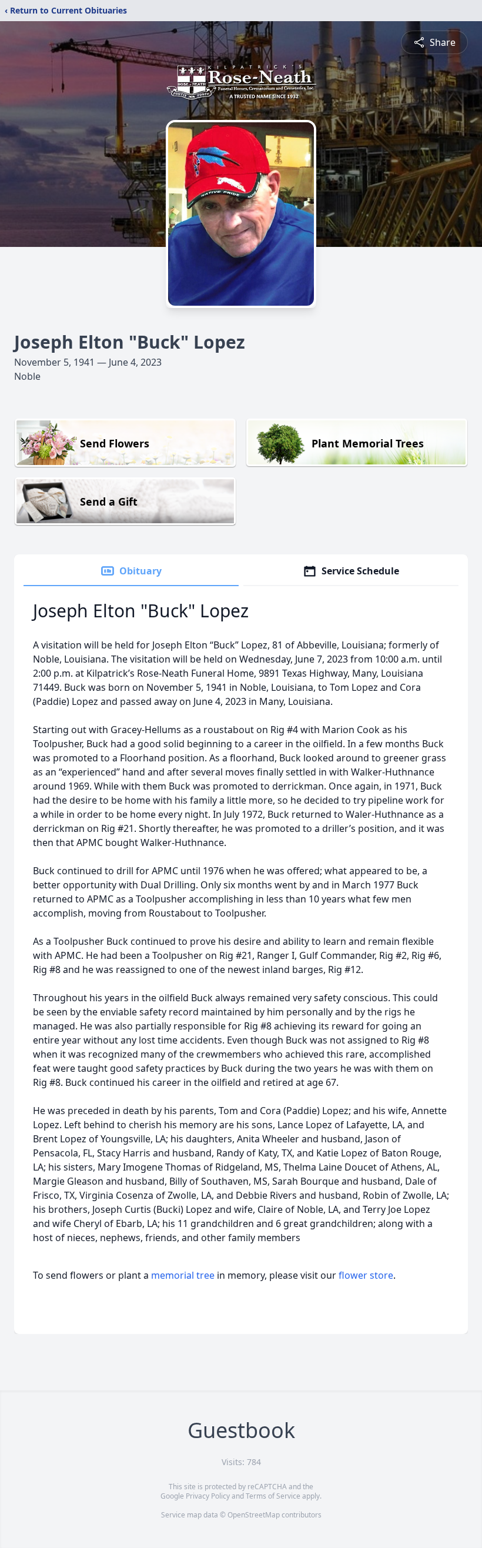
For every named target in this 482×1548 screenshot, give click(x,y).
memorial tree (183, 1275)
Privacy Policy (208, 1496)
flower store (366, 1275)
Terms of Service (273, 1496)
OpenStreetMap (253, 1515)
